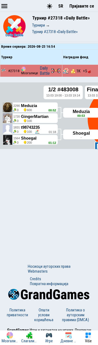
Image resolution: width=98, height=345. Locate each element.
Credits (35, 278)
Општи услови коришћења (43, 315)
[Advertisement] (49, 201)
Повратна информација (49, 283)
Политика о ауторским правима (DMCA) (75, 315)
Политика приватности (17, 312)
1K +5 (82, 71)
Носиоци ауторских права (49, 266)
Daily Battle (45, 71)
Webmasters (38, 271)
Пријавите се (81, 6)
